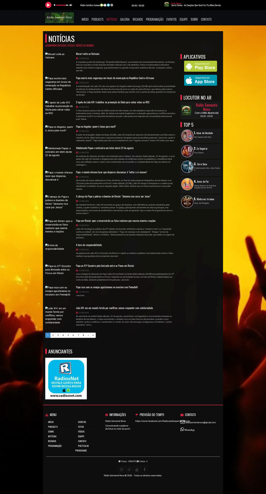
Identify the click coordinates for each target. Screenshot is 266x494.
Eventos (171, 19)
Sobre (194, 19)
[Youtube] (137, 469)
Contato (206, 19)
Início (85, 19)
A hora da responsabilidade (89, 245)
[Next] (88, 335)
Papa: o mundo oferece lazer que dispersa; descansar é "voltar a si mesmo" (111, 172)
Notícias (112, 19)
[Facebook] (144, 469)
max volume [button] (70, 5)
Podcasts (97, 19)
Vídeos (81, 431)
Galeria (125, 19)
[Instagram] (121, 469)
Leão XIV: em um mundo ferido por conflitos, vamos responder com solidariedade (114, 308)
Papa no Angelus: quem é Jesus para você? (96, 126)
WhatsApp (190, 430)
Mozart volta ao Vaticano (87, 54)
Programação (154, 19)
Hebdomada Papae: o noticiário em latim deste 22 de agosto (104, 148)
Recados (138, 19)
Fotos (81, 426)
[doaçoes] (66, 373)
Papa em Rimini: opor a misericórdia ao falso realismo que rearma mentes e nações (116, 220)
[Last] (93, 335)
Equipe (184, 19)
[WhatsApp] (129, 469)
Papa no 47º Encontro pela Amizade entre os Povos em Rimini (105, 265)
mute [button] (55, 5)
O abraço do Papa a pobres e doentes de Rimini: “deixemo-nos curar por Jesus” (113, 196)
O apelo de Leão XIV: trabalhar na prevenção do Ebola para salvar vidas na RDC (112, 102)
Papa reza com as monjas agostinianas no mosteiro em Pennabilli (107, 287)
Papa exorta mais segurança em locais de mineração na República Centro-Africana (115, 78)
